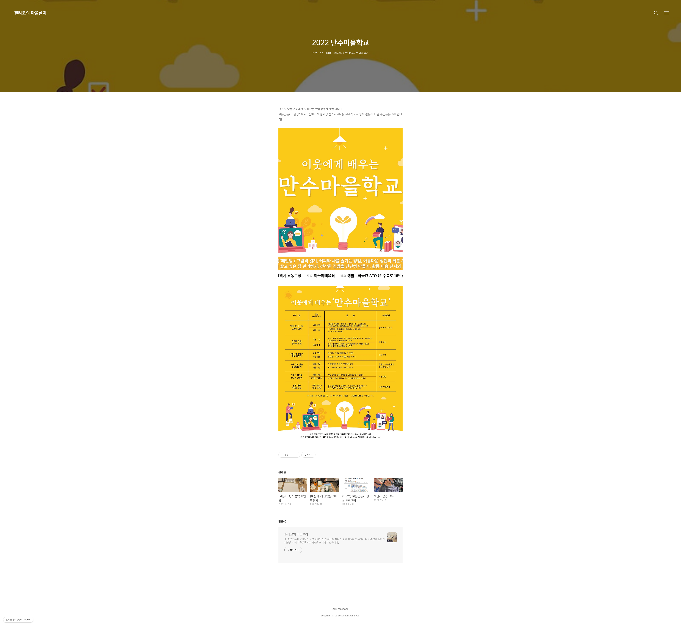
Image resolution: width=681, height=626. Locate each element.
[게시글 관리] (296, 454)
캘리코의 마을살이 (30, 13)
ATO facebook (340, 609)
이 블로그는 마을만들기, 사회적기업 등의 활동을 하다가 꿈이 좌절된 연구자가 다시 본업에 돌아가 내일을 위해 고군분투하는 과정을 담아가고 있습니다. (334, 541)
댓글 (282, 521)
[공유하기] (292, 454)
